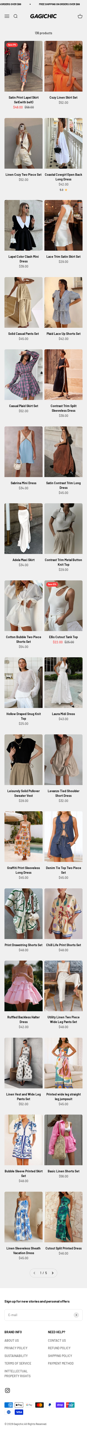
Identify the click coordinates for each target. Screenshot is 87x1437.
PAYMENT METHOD (61, 1363)
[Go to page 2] (52, 1273)
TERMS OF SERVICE (17, 1363)
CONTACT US (57, 1340)
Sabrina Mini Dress (23, 483)
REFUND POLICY (59, 1348)
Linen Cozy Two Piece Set (23, 174)
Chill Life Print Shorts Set (63, 945)
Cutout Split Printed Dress (64, 1248)
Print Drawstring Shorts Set (23, 945)
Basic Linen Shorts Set (63, 1171)
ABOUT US (11, 1340)
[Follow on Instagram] (7, 1390)
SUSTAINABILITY (16, 1356)
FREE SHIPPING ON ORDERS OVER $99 (47, 4)
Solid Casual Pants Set (23, 334)
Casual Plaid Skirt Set (23, 406)
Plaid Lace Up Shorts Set (64, 334)
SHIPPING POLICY (60, 1356)
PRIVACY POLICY (15, 1348)
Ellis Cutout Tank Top (63, 637)
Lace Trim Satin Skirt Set (63, 256)
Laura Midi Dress (63, 714)
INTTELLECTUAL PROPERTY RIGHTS (17, 1373)
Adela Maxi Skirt (23, 560)
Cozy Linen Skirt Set (63, 97)
